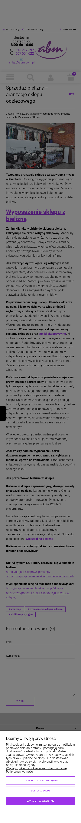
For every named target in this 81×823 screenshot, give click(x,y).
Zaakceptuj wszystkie (40, 801)
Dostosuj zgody (40, 790)
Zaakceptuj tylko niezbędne (40, 780)
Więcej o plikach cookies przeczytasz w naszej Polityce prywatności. (36, 769)
